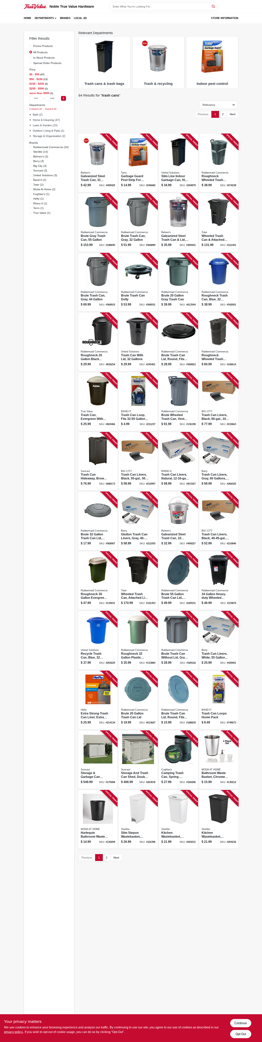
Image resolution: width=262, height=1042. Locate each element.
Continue (240, 1023)
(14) (40, 151)
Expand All (50, 109)
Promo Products (43, 46)
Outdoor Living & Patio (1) (48, 130)
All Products (40, 52)
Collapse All (35, 109)
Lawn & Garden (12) (45, 125)
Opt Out (241, 1034)
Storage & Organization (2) (49, 136)
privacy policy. (13, 1032)
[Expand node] (30, 114)
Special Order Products (47, 63)
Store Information (224, 18)
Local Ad (80, 18)
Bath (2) (38, 114)
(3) (40, 156)
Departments (44, 18)
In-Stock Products (44, 58)
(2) (39, 179)
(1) (41, 194)
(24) (51, 147)
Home (27, 18)
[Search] (213, 6)
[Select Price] (63, 98)
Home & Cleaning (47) (46, 119)
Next (232, 114)
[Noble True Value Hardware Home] (35, 6)
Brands (65, 18)
